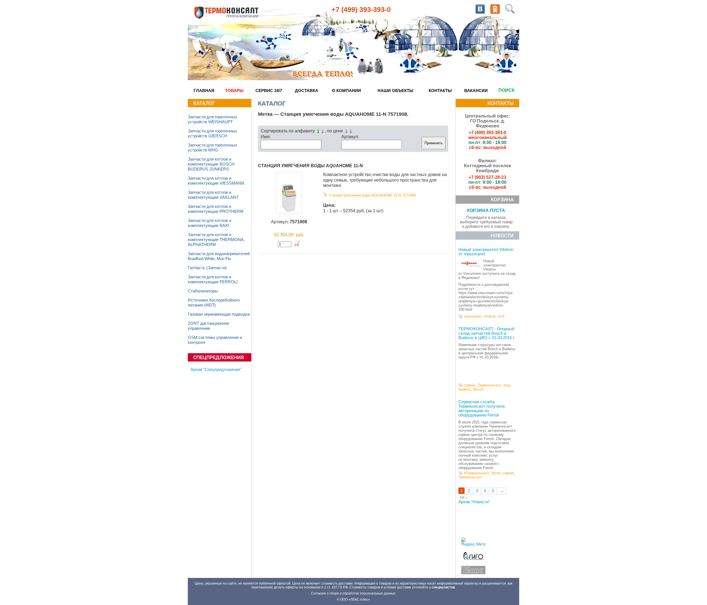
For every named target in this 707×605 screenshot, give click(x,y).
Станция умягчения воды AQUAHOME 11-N (310, 165)
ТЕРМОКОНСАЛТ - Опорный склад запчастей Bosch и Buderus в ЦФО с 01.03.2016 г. (486, 333)
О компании (346, 90)
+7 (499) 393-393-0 (361, 9)
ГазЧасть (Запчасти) (207, 268)
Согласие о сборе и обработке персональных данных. (353, 593)
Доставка (306, 90)
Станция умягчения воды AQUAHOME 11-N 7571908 (372, 195)
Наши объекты (395, 90)
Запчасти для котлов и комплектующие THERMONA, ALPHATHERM (216, 239)
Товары (234, 90)
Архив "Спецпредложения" (216, 369)
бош (506, 385)
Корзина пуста (486, 210)
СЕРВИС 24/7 (268, 90)
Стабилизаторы (203, 291)
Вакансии (476, 90)
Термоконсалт (489, 385)
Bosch (478, 389)
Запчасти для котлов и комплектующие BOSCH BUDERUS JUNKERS (211, 164)
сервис (470, 385)
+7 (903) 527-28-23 (487, 177)
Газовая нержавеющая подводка (219, 314)
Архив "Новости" (474, 502)
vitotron (489, 316)
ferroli (496, 473)
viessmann (472, 316)
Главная (204, 90)
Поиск (506, 90)
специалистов (443, 587)
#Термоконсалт (476, 473)
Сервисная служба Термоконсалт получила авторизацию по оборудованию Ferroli (481, 408)
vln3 (501, 316)
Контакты (440, 90)
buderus (464, 389)
